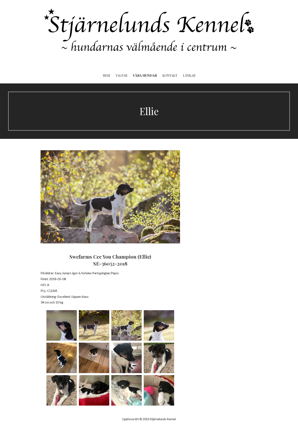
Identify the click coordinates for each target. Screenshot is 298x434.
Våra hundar (145, 75)
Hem (106, 75)
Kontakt (169, 75)
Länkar (189, 75)
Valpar (121, 75)
